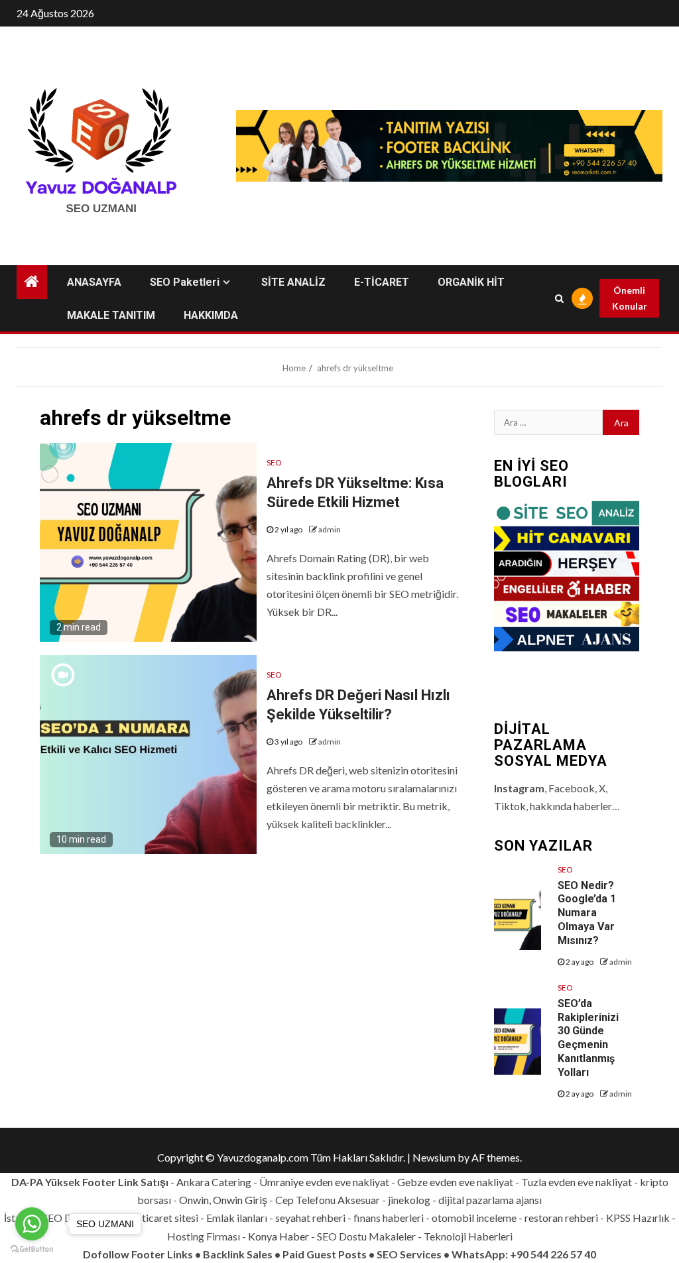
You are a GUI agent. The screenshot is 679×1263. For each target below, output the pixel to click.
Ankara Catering (213, 1181)
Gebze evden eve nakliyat (455, 1181)
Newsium (434, 1157)
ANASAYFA (94, 282)
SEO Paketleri (184, 282)
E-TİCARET (381, 282)
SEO (274, 462)
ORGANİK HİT (471, 282)
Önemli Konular (629, 298)
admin (329, 529)
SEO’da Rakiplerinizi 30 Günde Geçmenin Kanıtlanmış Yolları (588, 1038)
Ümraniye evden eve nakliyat (324, 1181)
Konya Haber (278, 1236)
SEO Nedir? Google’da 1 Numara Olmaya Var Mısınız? (587, 913)
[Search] (559, 298)
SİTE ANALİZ (293, 282)
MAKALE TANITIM (111, 315)
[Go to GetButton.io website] (32, 1249)
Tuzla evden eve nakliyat (576, 1181)
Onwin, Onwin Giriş (223, 1199)
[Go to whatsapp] (31, 1223)
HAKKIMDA (211, 315)
